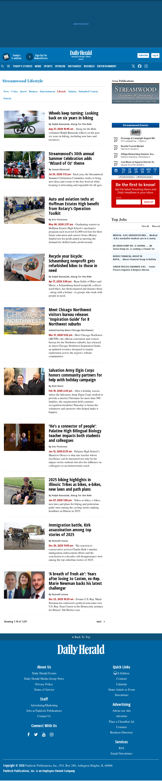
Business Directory (121, 732)
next (99, 621)
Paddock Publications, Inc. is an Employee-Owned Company (39, 771)
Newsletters (121, 695)
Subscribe (143, 55)
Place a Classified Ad (121, 721)
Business (89, 66)
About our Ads (121, 711)
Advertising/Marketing (44, 705)
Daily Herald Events (44, 673)
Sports (48, 66)
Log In (155, 55)
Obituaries (74, 66)
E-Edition (123, 673)
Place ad (156, 226)
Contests (121, 678)
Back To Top (82, 637)
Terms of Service (44, 689)
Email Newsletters (121, 753)
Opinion (60, 66)
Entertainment (106, 66)
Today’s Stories (22, 66)
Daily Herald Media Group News (44, 678)
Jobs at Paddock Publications (44, 711)
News (38, 66)
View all (145, 226)
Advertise (121, 716)
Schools (7, 98)
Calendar (121, 684)
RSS (121, 748)
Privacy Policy (44, 684)
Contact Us (44, 716)
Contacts (121, 727)
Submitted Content (88, 91)
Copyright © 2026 (14, 765)
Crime (14, 91)
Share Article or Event (121, 689)
